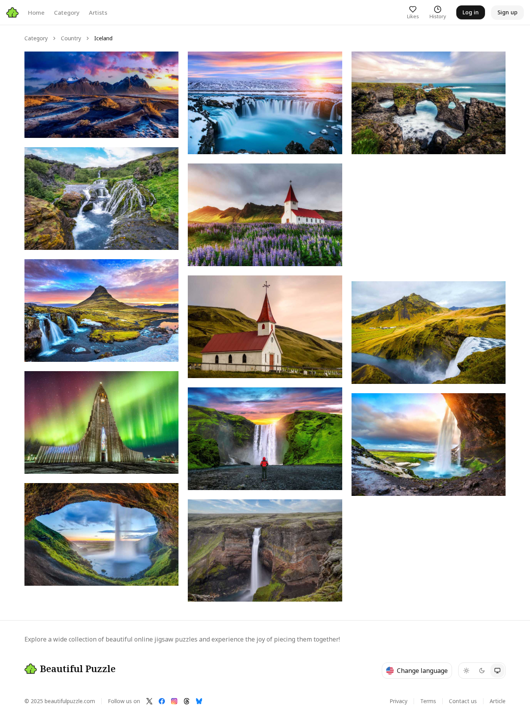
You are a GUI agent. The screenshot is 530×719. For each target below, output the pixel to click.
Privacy (398, 701)
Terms (428, 701)
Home (36, 12)
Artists (98, 12)
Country (71, 38)
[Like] (38, 65)
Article (498, 701)
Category (67, 12)
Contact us (463, 701)
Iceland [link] (103, 38)
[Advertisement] (429, 217)
